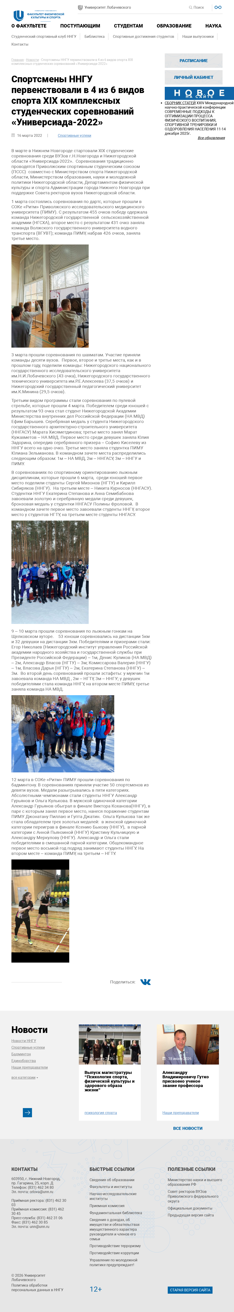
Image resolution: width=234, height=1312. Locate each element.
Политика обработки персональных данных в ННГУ (37, 1287)
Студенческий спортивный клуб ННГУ (43, 36)
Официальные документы (190, 1208)
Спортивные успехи (74, 135)
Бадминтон (21, 1054)
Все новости (187, 1128)
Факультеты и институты (111, 1187)
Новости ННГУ (23, 1041)
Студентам (128, 26)
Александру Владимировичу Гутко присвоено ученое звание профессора (185, 1079)
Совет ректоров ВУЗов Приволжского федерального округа (193, 1196)
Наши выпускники (198, 36)
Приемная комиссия (107, 1206)
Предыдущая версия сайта (191, 1215)
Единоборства (23, 1061)
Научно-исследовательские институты (113, 1196)
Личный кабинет (193, 77)
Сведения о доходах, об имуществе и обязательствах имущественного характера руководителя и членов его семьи (115, 1229)
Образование (174, 26)
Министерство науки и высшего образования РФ (195, 1182)
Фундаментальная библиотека (116, 1213)
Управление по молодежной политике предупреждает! (113, 1262)
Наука (213, 26)
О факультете (28, 26)
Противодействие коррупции (114, 1253)
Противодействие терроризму (115, 1246)
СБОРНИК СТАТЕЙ (180, 103)
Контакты (19, 44)
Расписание (194, 60)
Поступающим (80, 26)
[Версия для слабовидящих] (217, 7)
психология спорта (101, 1113)
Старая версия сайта (190, 1290)
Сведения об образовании (112, 1180)
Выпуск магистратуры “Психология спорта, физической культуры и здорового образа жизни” (110, 1081)
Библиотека (95, 36)
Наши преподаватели (29, 1067)
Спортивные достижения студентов (143, 36)
